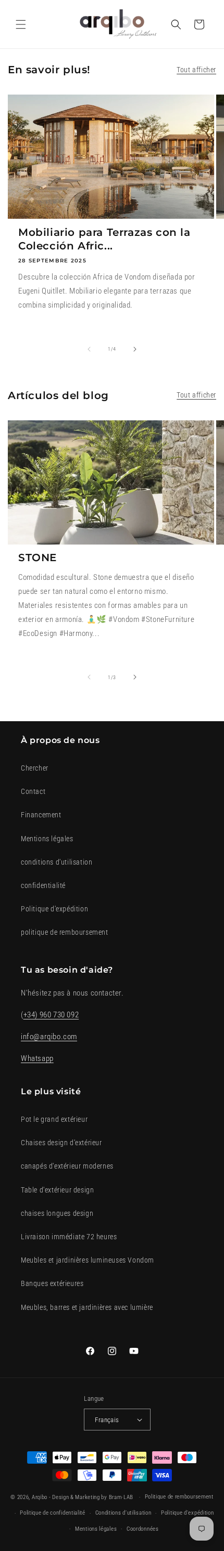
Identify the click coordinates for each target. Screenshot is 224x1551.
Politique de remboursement (179, 1496)
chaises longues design (57, 1213)
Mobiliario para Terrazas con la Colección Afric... (104, 239)
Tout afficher (196, 69)
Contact (33, 791)
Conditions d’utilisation (123, 1512)
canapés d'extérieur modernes (67, 1166)
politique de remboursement (64, 932)
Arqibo (39, 1497)
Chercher (34, 768)
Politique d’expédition (187, 1512)
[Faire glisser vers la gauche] (89, 349)
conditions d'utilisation (56, 862)
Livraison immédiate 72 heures (69, 1236)
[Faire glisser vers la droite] (134, 349)
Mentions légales (47, 838)
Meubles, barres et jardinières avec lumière (87, 1307)
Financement (41, 815)
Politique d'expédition (54, 909)
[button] (20, 24)
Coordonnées (143, 1529)
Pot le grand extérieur (54, 1119)
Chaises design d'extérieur (61, 1142)
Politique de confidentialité (52, 1512)
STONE (37, 557)
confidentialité (43, 885)
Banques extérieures (52, 1283)
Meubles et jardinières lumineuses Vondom (87, 1260)
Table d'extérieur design (57, 1190)
